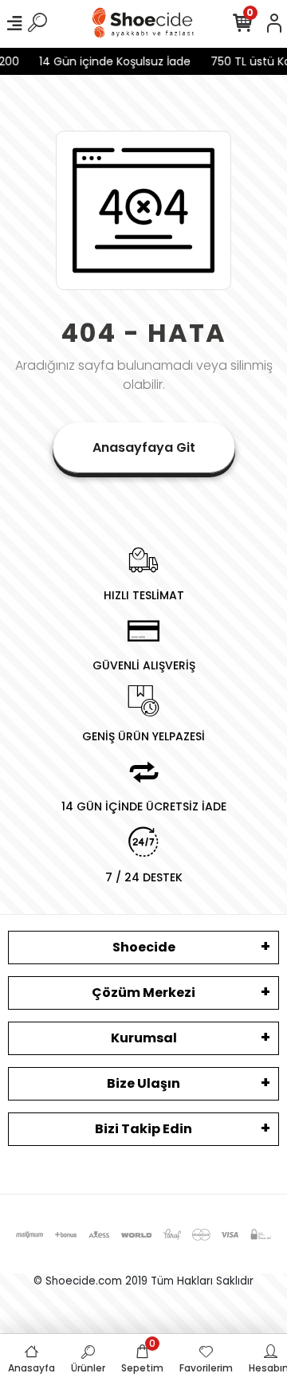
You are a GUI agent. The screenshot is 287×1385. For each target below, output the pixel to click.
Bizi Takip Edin (143, 1129)
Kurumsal (144, 1038)
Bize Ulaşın (143, 1083)
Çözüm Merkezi (143, 992)
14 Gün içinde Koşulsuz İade (119, 61)
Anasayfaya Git (143, 447)
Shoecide (143, 947)
